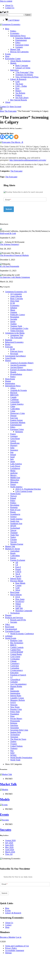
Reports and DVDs (18, 620)
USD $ (18, 572)
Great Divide (10, 358)
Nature (13, 484)
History (18, 91)
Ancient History (16, 367)
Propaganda (15, 721)
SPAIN (13, 526)
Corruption (14, 668)
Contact (8, 925)
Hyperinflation (16, 374)
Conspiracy (14, 663)
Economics (14, 33)
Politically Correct (17, 315)
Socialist (13, 319)
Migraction (14, 480)
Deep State (14, 301)
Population (14, 714)
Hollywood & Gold (8, 233)
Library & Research (18, 79)
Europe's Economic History (21, 370)
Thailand (13, 533)
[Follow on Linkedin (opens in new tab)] (1, 12)
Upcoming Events (12, 631)
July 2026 (9, 843)
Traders (13, 741)
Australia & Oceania (18, 390)
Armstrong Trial (16, 335)
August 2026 (10, 840)
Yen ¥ (17, 574)
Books (7, 344)
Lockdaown (15, 468)
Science (13, 516)
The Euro (19, 84)
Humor (8, 381)
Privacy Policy (11, 948)
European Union (22, 45)
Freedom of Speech (18, 675)
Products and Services (14, 617)
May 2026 (9, 847)
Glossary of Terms (22, 68)
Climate (13, 661)
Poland (13, 498)
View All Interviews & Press (26, 77)
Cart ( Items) (13, 20)
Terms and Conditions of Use (17, 946)
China (12, 406)
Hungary (13, 445)
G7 (11, 677)
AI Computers (16, 294)
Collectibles (15, 409)
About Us (9, 5)
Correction (14, 666)
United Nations (16, 746)
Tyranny (13, 744)
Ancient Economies (18, 365)
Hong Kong (10, 379)
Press (12, 716)
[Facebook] (2, 137)
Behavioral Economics (14, 342)
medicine (14, 473)
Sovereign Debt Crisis (19, 730)
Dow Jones (19, 599)
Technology (15, 613)
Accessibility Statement (14, 950)
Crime (12, 411)
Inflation (13, 308)
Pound (18, 569)
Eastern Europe (16, 420)
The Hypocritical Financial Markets (14, 255)
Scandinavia (15, 514)
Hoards (13, 372)
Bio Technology (16, 643)
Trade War (14, 535)
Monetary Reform (17, 700)
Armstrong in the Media (14, 333)
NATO (13, 702)
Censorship (14, 402)
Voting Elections (17, 331)
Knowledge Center (13, 59)
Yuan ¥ (18, 576)
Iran (11, 452)
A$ (16, 562)
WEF (12, 753)
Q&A (7, 624)
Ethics (17, 42)
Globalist (14, 682)
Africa (12, 388)
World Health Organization (21, 757)
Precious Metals (16, 581)
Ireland (13, 455)
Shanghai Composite (23, 611)
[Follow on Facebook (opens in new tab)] (3, 12)
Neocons (13, 705)
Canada (13, 397)
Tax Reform (20, 93)
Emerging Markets (22, 38)
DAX (17, 597)
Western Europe (16, 544)
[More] (16, 137)
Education (14, 673)
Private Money (16, 718)
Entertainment (21, 40)
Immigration (10, 383)
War (12, 751)
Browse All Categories (19, 52)
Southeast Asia (16, 523)
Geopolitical (15, 679)
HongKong (14, 443)
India (12, 448)
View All (8, 854)
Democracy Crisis (17, 413)
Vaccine (13, 542)
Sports (12, 321)
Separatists (14, 728)
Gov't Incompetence (18, 684)
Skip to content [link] (6, 1)
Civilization (15, 659)
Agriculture (14, 551)
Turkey (13, 537)
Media (12, 471)
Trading (13, 324)
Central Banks (16, 654)
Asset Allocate (16, 296)
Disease (13, 416)
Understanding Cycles (19, 328)
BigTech (13, 393)
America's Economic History (22, 363)
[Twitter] (6, 137)
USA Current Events (23, 491)
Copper (18, 585)
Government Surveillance (15, 356)
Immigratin (14, 691)
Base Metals (20, 583)
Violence (13, 748)
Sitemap (8, 953)
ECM (12, 303)
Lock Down (15, 466)
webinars (8, 636)
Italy (12, 459)
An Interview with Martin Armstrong (15, 277)
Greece (13, 441)
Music (12, 310)
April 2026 (9, 850)
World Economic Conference (22, 634)
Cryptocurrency (16, 670)
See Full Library (22, 98)
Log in (18, 937)
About (7, 102)
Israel (12, 457)
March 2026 (10, 852)
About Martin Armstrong (20, 61)
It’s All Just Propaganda (9, 266)
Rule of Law (15, 510)
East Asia (14, 418)
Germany (19, 47)
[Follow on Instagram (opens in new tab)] (7, 12)
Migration (14, 482)
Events (8, 54)
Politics (13, 31)
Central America (16, 404)
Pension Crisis (16, 709)
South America (16, 519)
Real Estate (14, 592)
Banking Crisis (16, 640)
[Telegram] (11, 137)
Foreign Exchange (17, 560)
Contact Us (9, 8)
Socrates (13, 622)
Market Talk (15, 49)
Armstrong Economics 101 (16, 292)
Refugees (19, 432)
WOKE (13, 755)
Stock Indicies (16, 595)
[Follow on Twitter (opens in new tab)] (5, 12)
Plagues (8, 615)
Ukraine (13, 539)
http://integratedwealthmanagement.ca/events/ (27, 160)
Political (18, 95)
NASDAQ (19, 601)
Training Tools (16, 326)
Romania (14, 507)
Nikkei (18, 604)
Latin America (16, 464)
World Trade (15, 760)
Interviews (14, 70)
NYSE (18, 606)
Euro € (18, 567)
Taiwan (13, 530)
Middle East (15, 477)
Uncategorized (11, 629)
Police (12, 500)
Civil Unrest (15, 656)
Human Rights (16, 686)
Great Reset (15, 438)
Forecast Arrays (16, 351)
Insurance (14, 450)
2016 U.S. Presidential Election (28, 489)
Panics (13, 376)
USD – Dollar (21, 86)
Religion (13, 723)
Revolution (14, 505)
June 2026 (9, 845)
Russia (13, 512)
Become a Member (7, 937)
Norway (13, 496)
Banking (8, 340)
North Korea (15, 494)
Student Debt (15, 732)
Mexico (13, 475)
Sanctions (14, 725)
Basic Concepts (21, 65)
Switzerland (15, 528)
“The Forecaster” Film (24, 72)
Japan (12, 461)
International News (18, 36)
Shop (7, 56)
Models (13, 63)
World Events (10, 638)
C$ (16, 565)
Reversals (14, 354)
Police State (15, 712)
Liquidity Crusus (17, 698)
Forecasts (9, 347)
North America (16, 487)
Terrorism (14, 737)
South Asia (14, 521)
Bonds (13, 553)
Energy (13, 558)
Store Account (15, 106)
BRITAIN (14, 395)
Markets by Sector (12, 549)
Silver (17, 590)
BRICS (13, 645)
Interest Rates (15, 578)
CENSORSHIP (16, 652)
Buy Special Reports (18, 100)
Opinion (13, 312)
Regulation (14, 317)
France (13, 434)
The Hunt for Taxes (18, 739)
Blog (7, 29)
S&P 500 (19, 608)
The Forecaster (10, 111)
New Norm (14, 707)
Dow (17, 88)
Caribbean (14, 399)
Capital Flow (15, 650)
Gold (17, 81)
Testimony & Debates (24, 75)
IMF (12, 689)
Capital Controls (16, 647)
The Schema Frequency (9, 244)
